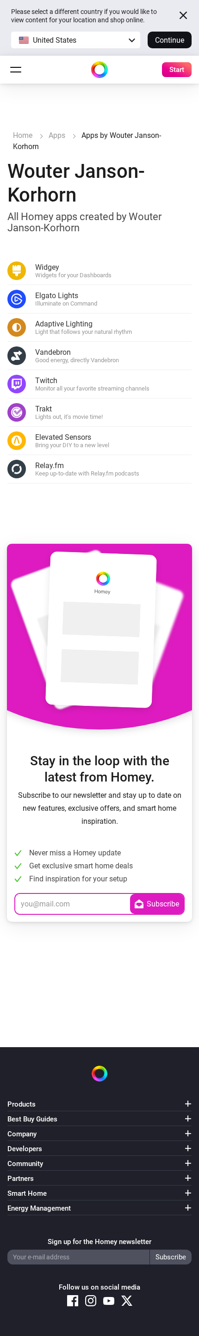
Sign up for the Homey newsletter (99, 1242)
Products (21, 1104)
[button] (75, 40)
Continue (169, 40)
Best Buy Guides (32, 1119)
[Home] (99, 69)
